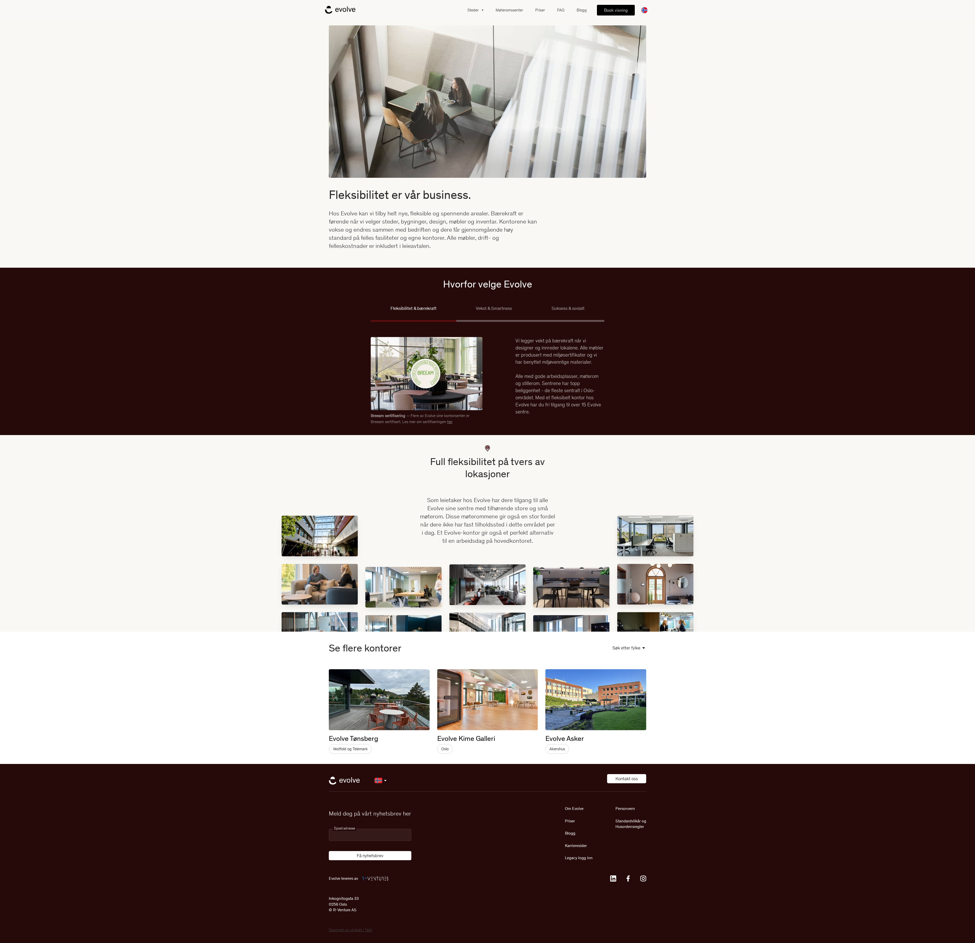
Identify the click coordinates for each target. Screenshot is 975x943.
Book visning (616, 10)
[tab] (413, 313)
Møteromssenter (509, 10)
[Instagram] (643, 878)
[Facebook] (628, 878)
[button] (476, 10)
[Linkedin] (613, 878)
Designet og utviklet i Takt (350, 930)
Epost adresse (344, 828)
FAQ (560, 10)
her (449, 421)
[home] (340, 10)
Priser (540, 10)
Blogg (582, 10)
